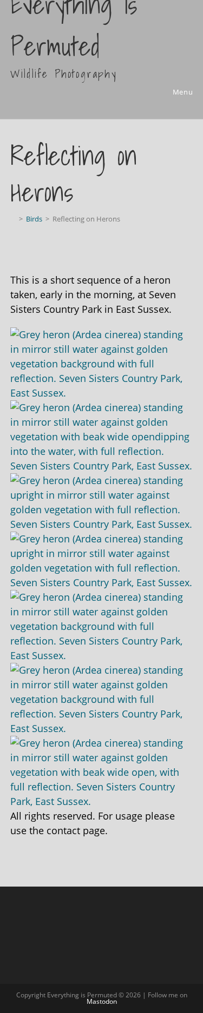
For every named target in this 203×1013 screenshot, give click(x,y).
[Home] (13, 219)
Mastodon (102, 1001)
